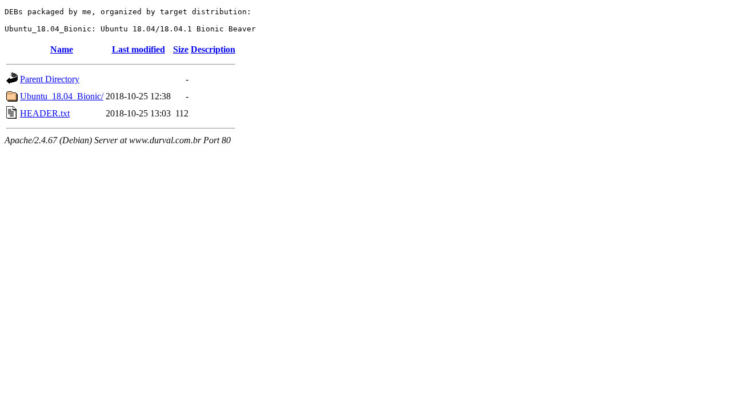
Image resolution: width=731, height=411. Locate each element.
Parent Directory (49, 79)
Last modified (138, 49)
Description (213, 49)
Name (61, 49)
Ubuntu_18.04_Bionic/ (61, 96)
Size (180, 49)
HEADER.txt (45, 113)
